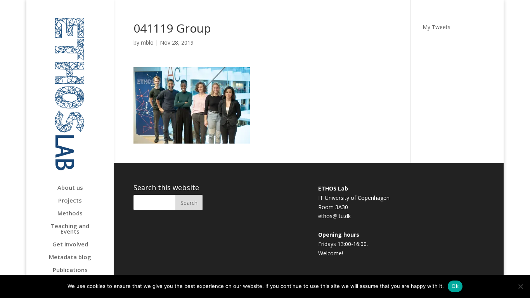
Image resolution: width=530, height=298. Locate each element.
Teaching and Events (70, 229)
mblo (147, 42)
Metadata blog (70, 257)
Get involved (70, 244)
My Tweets (436, 27)
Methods (70, 213)
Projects (70, 201)
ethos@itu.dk (334, 216)
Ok (455, 286)
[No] (520, 286)
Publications (70, 270)
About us (70, 188)
